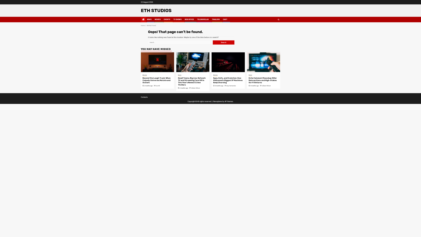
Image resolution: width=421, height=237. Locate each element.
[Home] (143, 19)
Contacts (144, 97)
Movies (158, 19)
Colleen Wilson (195, 88)
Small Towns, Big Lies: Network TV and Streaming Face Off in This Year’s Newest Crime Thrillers (192, 81)
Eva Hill (157, 86)
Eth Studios (156, 10)
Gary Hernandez (231, 86)
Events (167, 19)
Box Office (189, 19)
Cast (225, 19)
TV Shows (177, 19)
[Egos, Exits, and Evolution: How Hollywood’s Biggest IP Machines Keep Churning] (228, 62)
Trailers (216, 19)
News (149, 19)
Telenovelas (203, 19)
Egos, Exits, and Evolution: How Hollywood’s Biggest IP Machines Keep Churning (228, 80)
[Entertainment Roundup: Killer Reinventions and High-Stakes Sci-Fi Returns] (263, 62)
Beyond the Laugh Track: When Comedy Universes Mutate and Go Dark (157, 80)
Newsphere (217, 101)
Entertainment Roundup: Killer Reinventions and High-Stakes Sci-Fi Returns (263, 80)
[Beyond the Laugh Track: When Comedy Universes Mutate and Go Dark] (157, 62)
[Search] (278, 19)
